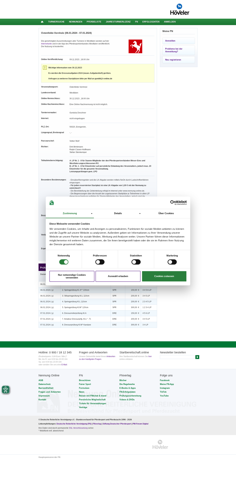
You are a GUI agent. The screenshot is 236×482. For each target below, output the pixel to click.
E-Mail (64, 365)
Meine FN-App (167, 384)
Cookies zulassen (164, 276)
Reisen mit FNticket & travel (92, 396)
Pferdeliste (94, 22)
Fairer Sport (85, 384)
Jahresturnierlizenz (118, 22)
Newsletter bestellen (173, 352)
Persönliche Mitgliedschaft (92, 399)
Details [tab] (118, 213)
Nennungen (75, 22)
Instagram (165, 388)
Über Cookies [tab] (166, 213)
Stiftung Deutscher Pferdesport (117, 424)
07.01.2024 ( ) (46, 313)
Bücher (123, 380)
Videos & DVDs (127, 399)
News (81, 392)
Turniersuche (56, 22)
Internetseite (46, 44)
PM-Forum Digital (140, 424)
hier (150, 356)
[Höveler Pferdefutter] (160, 444)
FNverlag (97, 424)
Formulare (84, 388)
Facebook (165, 380)
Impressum (44, 396)
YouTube (164, 396)
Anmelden (170, 22)
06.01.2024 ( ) (46, 290)
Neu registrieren (173, 60)
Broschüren (85, 380)
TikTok (163, 392)
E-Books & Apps (127, 388)
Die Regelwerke (127, 384)
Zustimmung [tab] (70, 213)
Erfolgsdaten (150, 22)
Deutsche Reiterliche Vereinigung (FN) (74, 424)
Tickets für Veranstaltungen (92, 403)
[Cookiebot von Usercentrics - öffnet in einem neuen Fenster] (173, 202)
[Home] (42, 21)
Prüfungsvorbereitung (130, 396)
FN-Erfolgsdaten (127, 392)
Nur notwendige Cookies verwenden (72, 276)
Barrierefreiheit (46, 388)
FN (136, 22)
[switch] (100, 262)
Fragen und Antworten (50, 392)
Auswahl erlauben (118, 276)
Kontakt (42, 399)
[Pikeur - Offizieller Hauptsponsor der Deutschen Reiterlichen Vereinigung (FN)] (52, 444)
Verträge (83, 407)
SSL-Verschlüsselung (78, 428)
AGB (41, 380)
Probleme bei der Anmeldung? (173, 50)
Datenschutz (45, 384)
